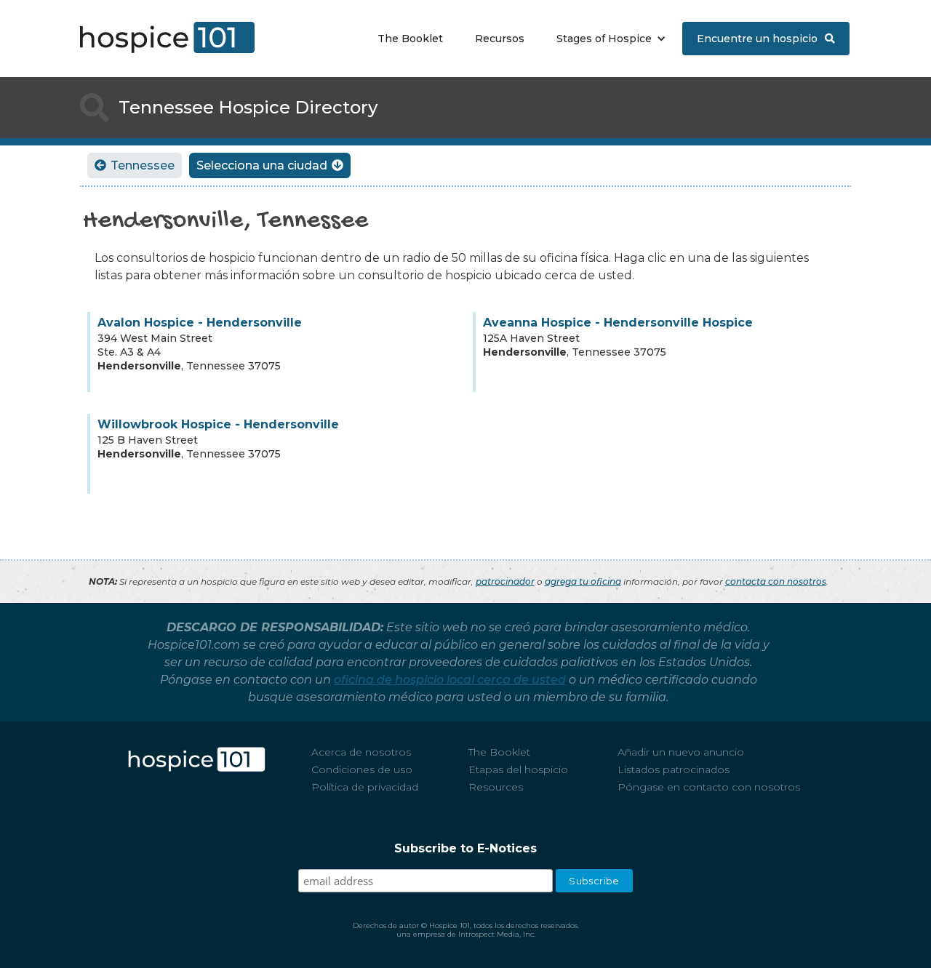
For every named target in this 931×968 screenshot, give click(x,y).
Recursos (499, 38)
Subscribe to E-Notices (465, 848)
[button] (608, 38)
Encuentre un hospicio (766, 38)
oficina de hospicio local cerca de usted (450, 680)
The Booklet (410, 38)
